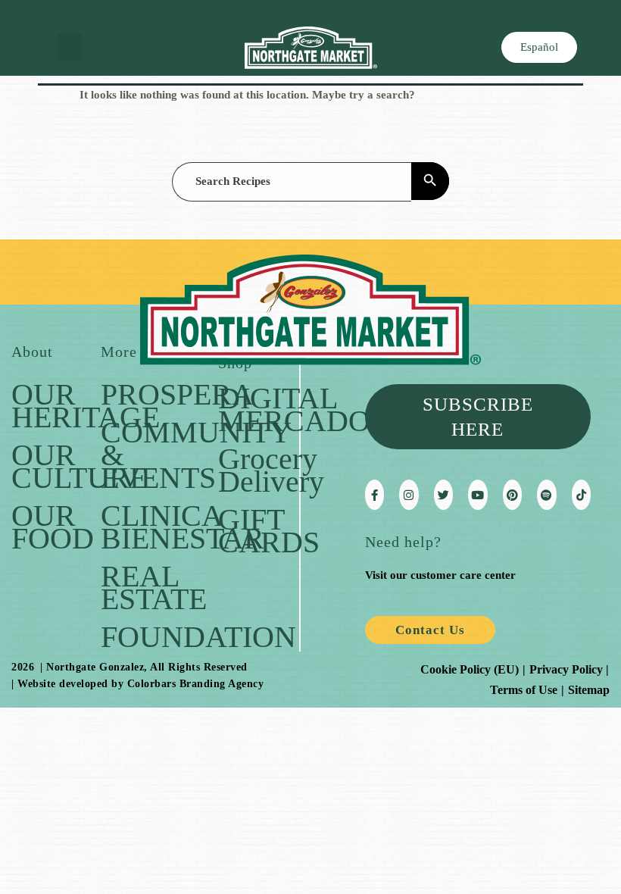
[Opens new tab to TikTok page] (581, 495)
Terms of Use (523, 689)
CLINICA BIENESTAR (182, 527)
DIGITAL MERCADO (294, 409)
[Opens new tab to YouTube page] (477, 495)
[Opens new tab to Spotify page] (546, 495)
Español (539, 47)
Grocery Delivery (271, 470)
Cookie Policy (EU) (469, 669)
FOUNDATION (198, 637)
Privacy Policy (566, 669)
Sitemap (589, 689)
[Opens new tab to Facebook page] (375, 495)
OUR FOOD (52, 527)
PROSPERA (177, 394)
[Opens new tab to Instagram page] (408, 495)
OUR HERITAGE (85, 405)
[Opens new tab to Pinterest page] (512, 495)
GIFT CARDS (269, 530)
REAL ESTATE (154, 587)
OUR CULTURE (79, 466)
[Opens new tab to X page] (444, 495)
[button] (70, 47)
